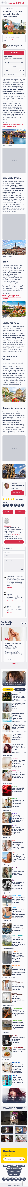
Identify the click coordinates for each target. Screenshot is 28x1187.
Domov (4, 8)
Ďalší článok (20, 512)
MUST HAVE (15, 771)
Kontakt (13, 1166)
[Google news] (20, 1179)
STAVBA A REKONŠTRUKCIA (17, 982)
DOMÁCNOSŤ (16, 951)
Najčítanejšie (8, 689)
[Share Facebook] (4, 505)
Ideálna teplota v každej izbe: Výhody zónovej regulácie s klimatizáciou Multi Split (18, 1025)
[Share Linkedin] (19, 505)
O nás (5, 1166)
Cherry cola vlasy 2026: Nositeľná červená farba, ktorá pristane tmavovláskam (18, 748)
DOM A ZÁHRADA (17, 936)
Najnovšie (20, 689)
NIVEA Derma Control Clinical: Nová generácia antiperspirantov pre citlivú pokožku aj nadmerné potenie (18, 914)
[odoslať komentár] (22, 569)
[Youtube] (8, 1179)
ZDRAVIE (14, 786)
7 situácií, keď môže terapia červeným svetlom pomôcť (18, 789)
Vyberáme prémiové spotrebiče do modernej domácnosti (18, 1040)
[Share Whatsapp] (7, 505)
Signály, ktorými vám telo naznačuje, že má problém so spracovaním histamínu (18, 803)
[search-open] (5, 2)
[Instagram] (4, 1179)
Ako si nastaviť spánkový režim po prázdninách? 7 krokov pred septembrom (18, 831)
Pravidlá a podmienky (14, 1168)
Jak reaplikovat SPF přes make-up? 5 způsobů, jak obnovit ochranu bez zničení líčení (18, 858)
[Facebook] (12, 1179)
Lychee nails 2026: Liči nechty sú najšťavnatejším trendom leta (17, 737)
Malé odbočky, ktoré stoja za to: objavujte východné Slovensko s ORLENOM (18, 900)
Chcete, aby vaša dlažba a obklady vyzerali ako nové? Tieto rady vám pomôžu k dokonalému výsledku (18, 958)
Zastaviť (14, 66)
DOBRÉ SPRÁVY (16, 896)
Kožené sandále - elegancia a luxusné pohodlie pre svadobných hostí (18, 775)
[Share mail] (22, 505)
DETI (13, 924)
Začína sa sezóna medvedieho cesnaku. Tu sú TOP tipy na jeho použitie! (11, 297)
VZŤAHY (14, 813)
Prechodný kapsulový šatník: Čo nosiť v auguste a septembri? (18, 706)
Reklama (21, 1166)
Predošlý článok (6, 512)
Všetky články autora (16, 493)
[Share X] (11, 505)
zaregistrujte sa (15, 535)
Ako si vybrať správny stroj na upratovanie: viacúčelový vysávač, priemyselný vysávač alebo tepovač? (19, 971)
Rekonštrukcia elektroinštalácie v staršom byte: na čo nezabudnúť (18, 987)
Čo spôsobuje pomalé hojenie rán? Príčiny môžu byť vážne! (12, 125)
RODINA (14, 825)
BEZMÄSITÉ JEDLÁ (17, 1048)
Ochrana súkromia (14, 1171)
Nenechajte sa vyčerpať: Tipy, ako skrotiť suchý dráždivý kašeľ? (18, 872)
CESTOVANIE (10, 8)
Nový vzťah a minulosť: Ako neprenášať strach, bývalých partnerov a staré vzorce (18, 818)
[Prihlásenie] (2, 2)
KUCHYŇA (15, 1035)
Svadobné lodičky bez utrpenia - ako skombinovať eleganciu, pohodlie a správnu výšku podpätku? (18, 764)
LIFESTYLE (15, 908)
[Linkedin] (24, 1179)
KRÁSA (14, 840)
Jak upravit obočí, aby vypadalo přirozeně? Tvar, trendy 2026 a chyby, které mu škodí (18, 846)
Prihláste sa (7, 526)
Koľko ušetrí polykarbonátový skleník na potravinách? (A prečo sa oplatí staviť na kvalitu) (18, 941)
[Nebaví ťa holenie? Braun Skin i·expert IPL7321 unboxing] (7, 1138)
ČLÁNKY (14, 868)
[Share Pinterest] (15, 505)
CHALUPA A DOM (17, 1008)
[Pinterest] (16, 1179)
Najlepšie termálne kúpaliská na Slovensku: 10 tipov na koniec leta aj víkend (18, 717)
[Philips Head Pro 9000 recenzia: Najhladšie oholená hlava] (21, 1130)
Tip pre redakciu (14, 1174)
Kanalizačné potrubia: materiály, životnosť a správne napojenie (18, 1012)
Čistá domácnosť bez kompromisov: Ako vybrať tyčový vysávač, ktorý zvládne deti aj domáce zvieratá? (18, 1068)
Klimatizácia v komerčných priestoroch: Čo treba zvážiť (18, 999)
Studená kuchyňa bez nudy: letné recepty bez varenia (19, 1051)
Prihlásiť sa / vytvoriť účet (14, 542)
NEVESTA (15, 758)
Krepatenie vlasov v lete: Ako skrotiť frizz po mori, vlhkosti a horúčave (18, 726)
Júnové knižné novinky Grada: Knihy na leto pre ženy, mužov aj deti (18, 1080)
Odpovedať (9, 587)
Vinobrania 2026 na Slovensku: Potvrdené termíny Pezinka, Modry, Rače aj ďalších (18, 696)
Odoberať (21, 1159)
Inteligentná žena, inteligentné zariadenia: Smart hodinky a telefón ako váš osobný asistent (18, 886)
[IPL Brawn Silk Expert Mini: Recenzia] (21, 1138)
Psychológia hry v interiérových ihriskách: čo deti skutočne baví (17, 928)
